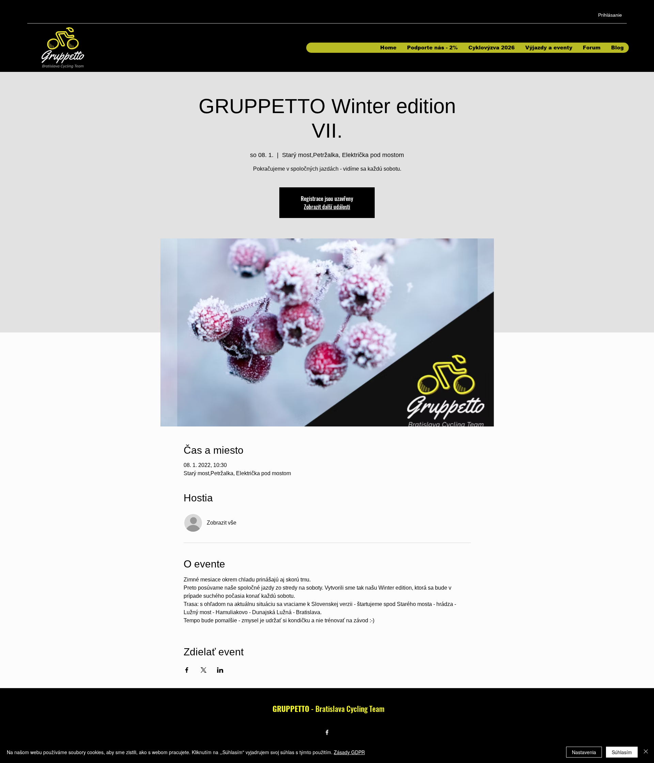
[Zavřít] (646, 752)
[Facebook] (327, 732)
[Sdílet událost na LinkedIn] (220, 670)
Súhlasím (622, 752)
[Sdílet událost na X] (203, 670)
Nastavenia (584, 752)
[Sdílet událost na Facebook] (187, 670)
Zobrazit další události (327, 207)
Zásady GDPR (349, 752)
